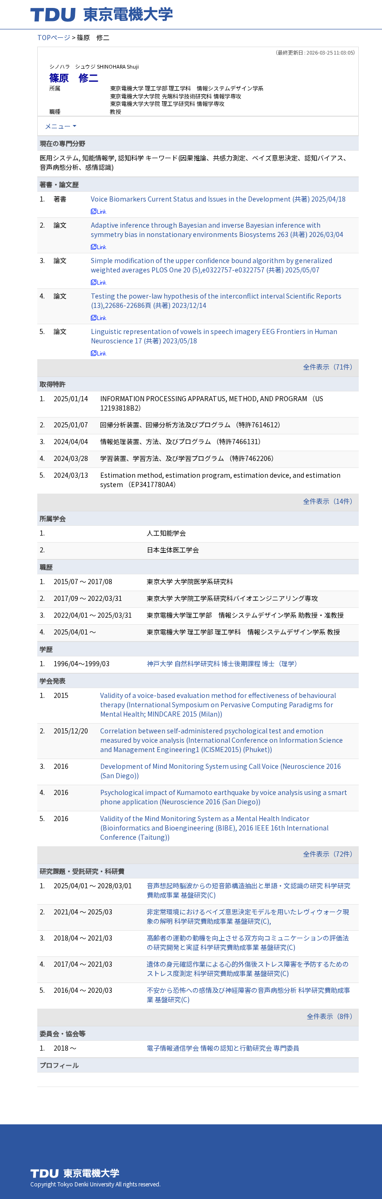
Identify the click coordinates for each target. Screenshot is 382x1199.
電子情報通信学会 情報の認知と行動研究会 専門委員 (223, 1048)
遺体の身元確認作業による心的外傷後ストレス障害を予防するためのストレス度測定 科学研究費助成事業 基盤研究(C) (248, 968)
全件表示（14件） (329, 501)
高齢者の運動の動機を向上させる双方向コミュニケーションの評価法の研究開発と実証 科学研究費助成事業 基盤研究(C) (248, 942)
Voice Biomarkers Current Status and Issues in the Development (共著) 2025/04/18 (218, 198)
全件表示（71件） (329, 366)
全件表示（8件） (331, 1016)
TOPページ (53, 37)
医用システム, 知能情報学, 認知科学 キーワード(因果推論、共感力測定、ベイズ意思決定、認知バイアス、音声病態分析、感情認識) (195, 162)
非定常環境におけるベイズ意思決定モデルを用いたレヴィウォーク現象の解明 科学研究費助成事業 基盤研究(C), (248, 916)
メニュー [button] (58, 126)
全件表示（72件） (329, 853)
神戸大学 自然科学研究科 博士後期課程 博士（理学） (224, 663)
